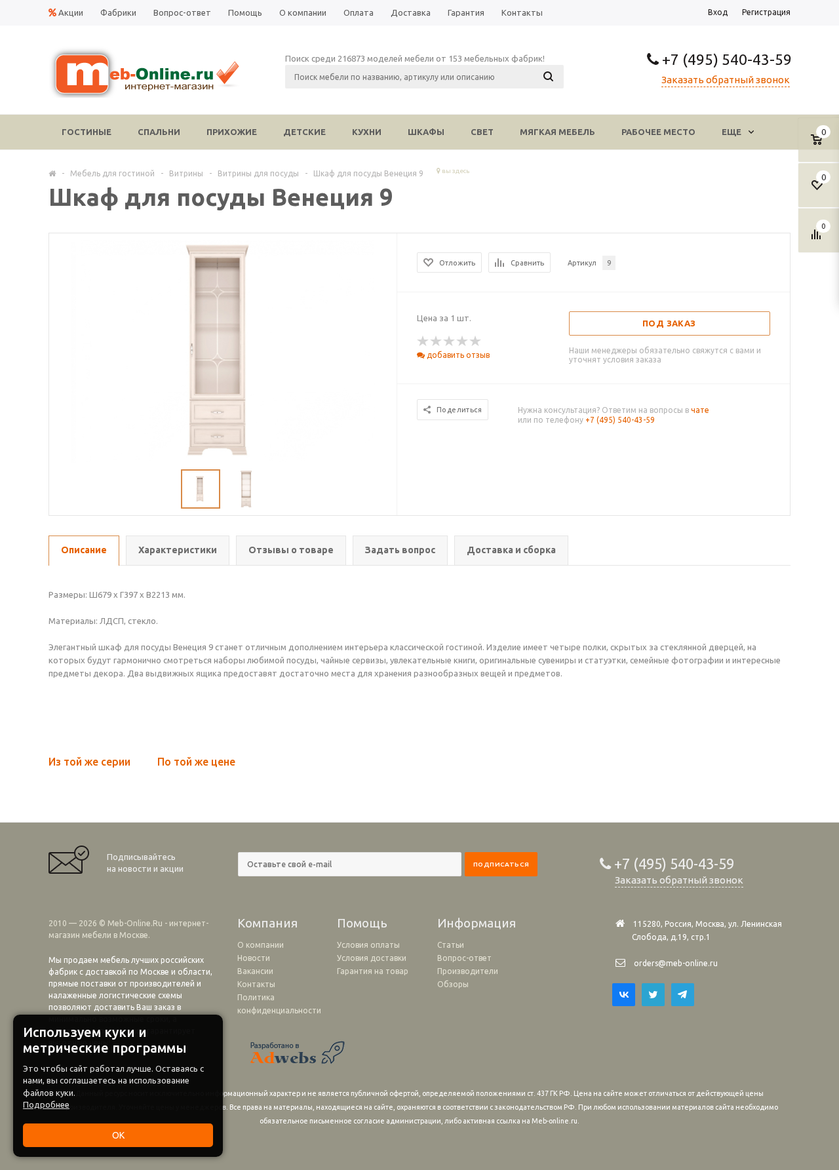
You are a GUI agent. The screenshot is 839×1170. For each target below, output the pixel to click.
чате (700, 410)
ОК (118, 1135)
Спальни (159, 131)
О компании (260, 945)
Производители (467, 971)
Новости (253, 958)
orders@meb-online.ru (676, 963)
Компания (267, 923)
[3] (449, 341)
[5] (475, 341)
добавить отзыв (457, 355)
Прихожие (231, 131)
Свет (482, 131)
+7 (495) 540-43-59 (725, 59)
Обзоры (453, 984)
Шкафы (426, 131)
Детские (304, 131)
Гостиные (86, 131)
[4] (462, 341)
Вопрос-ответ (464, 958)
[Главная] (52, 173)
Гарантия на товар (372, 971)
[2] (436, 341)
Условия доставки (371, 958)
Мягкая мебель (557, 131)
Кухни (366, 131)
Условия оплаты (368, 945)
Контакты (256, 984)
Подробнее (46, 1104)
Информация (476, 923)
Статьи (450, 945)
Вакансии (255, 971)
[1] (423, 341)
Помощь (362, 923)
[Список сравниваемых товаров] (818, 239)
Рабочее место (658, 131)
